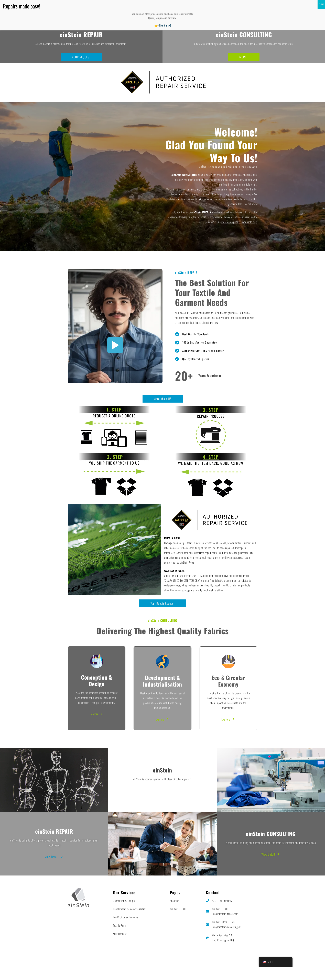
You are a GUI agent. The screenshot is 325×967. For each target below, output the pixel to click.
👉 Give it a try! (162, 25)
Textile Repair (120, 925)
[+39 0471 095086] (207, 900)
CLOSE (321, 4)
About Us (174, 901)
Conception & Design (124, 901)
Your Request (120, 934)
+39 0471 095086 (222, 901)
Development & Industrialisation (129, 909)
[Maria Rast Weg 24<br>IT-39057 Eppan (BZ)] (207, 937)
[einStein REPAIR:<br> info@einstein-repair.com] (207, 911)
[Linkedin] (254, 959)
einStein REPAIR (178, 909)
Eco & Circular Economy (125, 917)
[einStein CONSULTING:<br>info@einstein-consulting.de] (207, 924)
